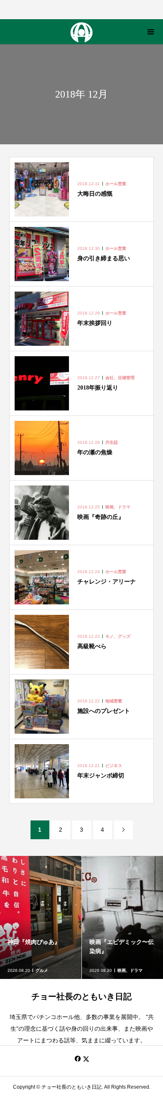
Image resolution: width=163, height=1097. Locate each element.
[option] (41, 917)
